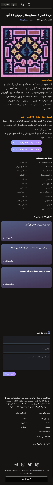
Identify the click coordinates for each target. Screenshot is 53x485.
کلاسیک (21, 209)
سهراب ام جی (45, 192)
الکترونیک (46, 170)
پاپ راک (21, 204)
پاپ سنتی (46, 209)
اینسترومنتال (23, 20)
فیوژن (22, 196)
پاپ (48, 204)
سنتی (22, 187)
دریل (48, 179)
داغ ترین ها (45, 418)
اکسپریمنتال (20, 170)
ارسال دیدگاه (9, 374)
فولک (48, 196)
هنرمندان (47, 427)
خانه (24, 418)
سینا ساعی (20, 192)
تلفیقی (21, 175)
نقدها (48, 422)
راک (23, 179)
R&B (48, 166)
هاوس (47, 200)
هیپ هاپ (20, 200)
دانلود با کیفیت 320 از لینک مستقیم (26, 149)
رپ (23, 183)
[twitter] (30, 466)
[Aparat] (37, 466)
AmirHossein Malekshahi (35, 470)
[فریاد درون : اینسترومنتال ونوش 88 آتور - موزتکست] (44, 4)
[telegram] (16, 466)
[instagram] (23, 466)
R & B (22, 162)
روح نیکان (46, 183)
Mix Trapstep (44, 162)
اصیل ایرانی (20, 166)
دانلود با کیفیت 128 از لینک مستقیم (26, 142)
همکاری (23, 427)
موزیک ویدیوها (44, 431)
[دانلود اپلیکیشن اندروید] (33, 453)
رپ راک (47, 187)
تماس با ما (22, 422)
